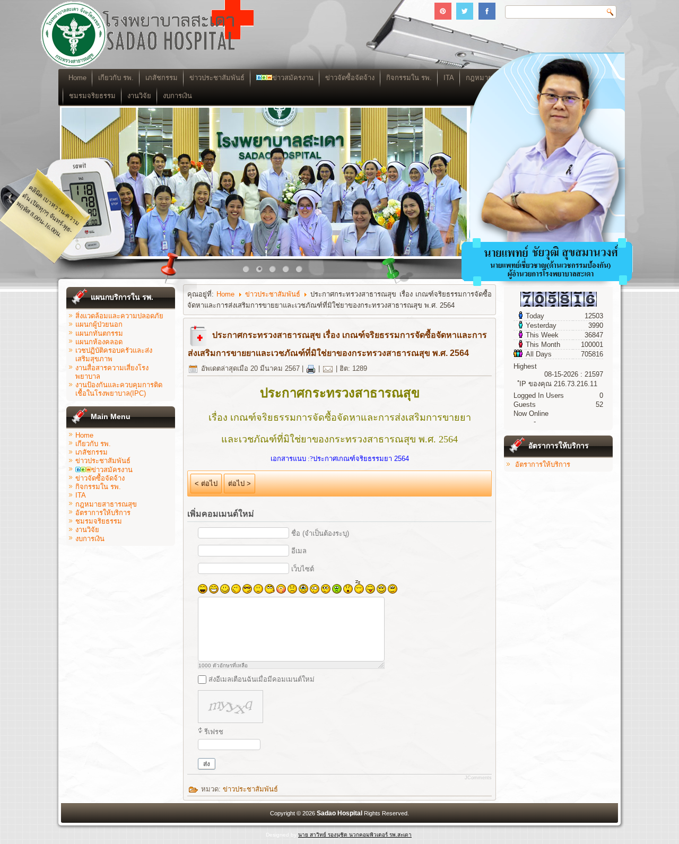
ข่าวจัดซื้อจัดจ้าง (350, 78)
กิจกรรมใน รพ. (409, 78)
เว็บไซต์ (302, 569)
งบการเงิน (177, 96)
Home (77, 78)
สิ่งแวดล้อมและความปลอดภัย (119, 316)
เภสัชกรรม (161, 78)
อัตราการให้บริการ (102, 513)
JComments (478, 777)
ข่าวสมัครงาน (293, 78)
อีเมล (299, 551)
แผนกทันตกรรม (99, 333)
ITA (80, 495)
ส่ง (206, 764)
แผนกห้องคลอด (99, 342)
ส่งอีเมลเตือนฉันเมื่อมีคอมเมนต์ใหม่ (261, 679)
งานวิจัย (139, 96)
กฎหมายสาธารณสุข (106, 504)
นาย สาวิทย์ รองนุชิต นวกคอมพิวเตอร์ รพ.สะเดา (355, 835)
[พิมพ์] (311, 368)
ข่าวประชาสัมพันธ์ (217, 78)
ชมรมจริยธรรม (92, 96)
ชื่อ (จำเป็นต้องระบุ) (320, 533)
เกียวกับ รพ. (116, 78)
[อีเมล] (328, 368)
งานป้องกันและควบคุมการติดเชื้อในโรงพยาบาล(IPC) (118, 389)
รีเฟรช (213, 732)
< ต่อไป (206, 484)
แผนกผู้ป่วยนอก (99, 324)
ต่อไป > (239, 484)
